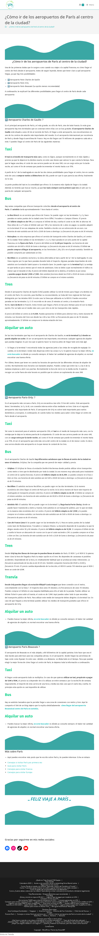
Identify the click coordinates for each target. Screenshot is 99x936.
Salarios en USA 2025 (14, 905)
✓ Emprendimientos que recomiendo (54, 894)
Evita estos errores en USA (52, 903)
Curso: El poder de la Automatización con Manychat (48, 889)
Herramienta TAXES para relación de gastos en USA (37, 900)
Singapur (33, 911)
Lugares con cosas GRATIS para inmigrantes (24, 903)
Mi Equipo (56, 880)
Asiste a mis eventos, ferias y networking (48, 883)
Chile (76, 911)
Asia (9, 911)
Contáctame (49, 926)
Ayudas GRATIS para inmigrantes (76, 903)
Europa (49, 912)
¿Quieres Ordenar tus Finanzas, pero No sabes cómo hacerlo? (65, 923)
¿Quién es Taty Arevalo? (44, 880)
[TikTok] (19, 848)
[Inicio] (6, 27)
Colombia (68, 911)
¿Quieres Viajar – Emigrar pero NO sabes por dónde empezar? (30, 922)
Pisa (39, 916)
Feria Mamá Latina (70, 883)
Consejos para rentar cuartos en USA (18, 902)
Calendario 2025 (25, 883)
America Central (45, 911)
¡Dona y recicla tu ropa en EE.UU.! (32, 897)
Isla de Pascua (84, 911)
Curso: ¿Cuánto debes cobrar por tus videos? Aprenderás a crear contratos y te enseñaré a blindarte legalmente (49, 891)
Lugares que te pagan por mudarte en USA (61, 897)
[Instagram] (13, 848)
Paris (12, 914)
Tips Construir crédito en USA (81, 902)
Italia (36, 916)
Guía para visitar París (17, 766)
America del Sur (59, 911)
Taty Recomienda (35, 894)
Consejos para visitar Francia (19, 769)
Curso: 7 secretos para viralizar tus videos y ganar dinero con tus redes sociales (48, 888)
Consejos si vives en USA (49, 899)
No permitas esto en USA (48, 905)
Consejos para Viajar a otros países (49, 919)
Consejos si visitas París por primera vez (24, 762)
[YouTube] (25, 848)
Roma (45, 916)
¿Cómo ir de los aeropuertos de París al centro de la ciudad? (32, 27)
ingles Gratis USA (30, 905)
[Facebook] (7, 848)
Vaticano (62, 916)
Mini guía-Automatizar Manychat (63, 906)
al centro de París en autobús (25, 709)
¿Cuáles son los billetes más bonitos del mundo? (72, 922)
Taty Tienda (49, 882)
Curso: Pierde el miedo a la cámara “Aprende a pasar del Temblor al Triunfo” (48, 886)
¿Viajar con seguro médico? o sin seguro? (26, 923)
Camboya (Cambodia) (19, 911)
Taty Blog (49, 895)
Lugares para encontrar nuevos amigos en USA (51, 902)
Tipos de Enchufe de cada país (74, 920)
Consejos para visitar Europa (19, 772)
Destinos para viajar (49, 909)
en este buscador (41, 619)
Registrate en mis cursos (49, 885)
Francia (7, 914)
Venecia (53, 916)
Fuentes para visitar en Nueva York (36, 906)
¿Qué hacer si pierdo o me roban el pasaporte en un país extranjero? (36, 920)
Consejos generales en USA (68, 900)
